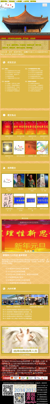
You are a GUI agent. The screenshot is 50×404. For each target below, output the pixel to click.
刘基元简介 (21, 189)
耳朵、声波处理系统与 (14, 85)
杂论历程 (8, 54)
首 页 (8, 45)
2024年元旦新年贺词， (38, 74)
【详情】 (10, 263)
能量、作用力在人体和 (14, 83)
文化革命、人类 (32, 156)
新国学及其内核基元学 (37, 89)
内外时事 (12, 288)
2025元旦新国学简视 (37, 72)
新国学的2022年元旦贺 (14, 71)
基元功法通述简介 (36, 91)
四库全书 (5, 48)
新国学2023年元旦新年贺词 (20, 280)
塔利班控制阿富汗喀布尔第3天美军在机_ (19, 310)
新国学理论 (15, 45)
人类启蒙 (19, 1)
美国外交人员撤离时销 (13, 307)
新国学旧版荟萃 (18, 54)
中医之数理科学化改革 (37, 87)
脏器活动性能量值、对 (14, 89)
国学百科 (12, 48)
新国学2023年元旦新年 (38, 78)
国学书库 (38, 45)
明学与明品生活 (36, 83)
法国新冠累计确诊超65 (37, 307)
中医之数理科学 (44, 156)
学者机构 (23, 45)
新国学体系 (30, 45)
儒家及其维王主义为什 (14, 78)
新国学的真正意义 (36, 76)
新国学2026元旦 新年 (37, 71)
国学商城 (33, 1)
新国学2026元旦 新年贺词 (15, 255)
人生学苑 (26, 1)
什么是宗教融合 (25, 355)
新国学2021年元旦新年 (14, 72)
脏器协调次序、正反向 (14, 87)
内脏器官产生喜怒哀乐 (14, 91)
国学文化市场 (21, 48)
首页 (10, 52)
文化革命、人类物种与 (37, 85)
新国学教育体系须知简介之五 (20, 283)
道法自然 (12, 1)
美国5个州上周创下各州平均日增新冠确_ (19, 318)
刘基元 (31, 52)
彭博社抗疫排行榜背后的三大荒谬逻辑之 (19, 316)
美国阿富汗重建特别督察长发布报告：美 (19, 312)
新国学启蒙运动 (44, 208)
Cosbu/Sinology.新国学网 (20, 361)
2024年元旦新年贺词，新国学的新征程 (24, 274)
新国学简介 (4, 1)
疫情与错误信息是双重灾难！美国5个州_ (19, 314)
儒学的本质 (11, 76)
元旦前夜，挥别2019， (14, 74)
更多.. (5, 68)
